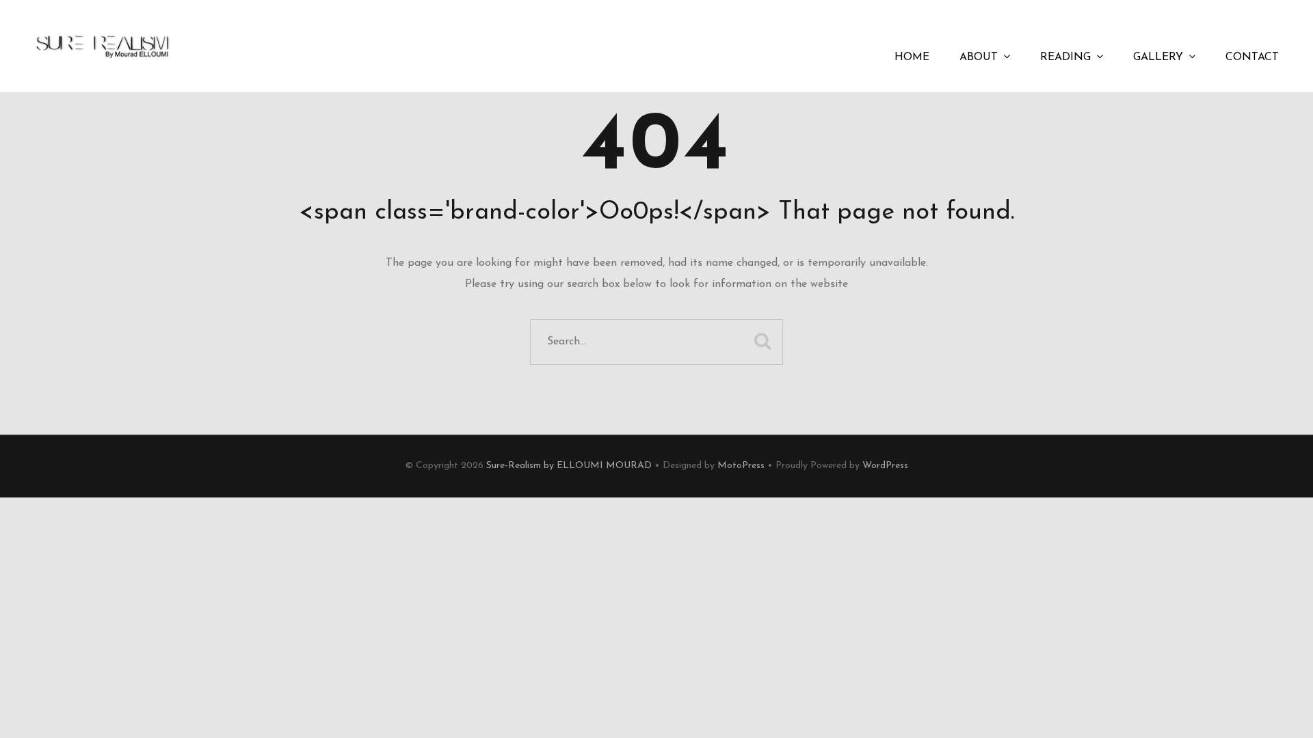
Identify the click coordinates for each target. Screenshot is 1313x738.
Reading (1065, 57)
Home (911, 57)
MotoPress (741, 466)
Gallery (1158, 57)
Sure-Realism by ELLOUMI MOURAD (569, 466)
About (978, 57)
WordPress (885, 466)
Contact (1252, 57)
